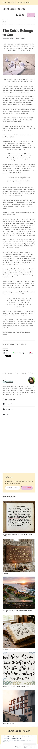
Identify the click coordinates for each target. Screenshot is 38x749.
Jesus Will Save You (8, 723)
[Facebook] (17, 15)
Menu (4, 22)
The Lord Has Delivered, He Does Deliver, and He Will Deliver (17, 535)
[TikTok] (23, 15)
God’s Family (6, 573)
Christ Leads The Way (14, 8)
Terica (9, 381)
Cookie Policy (6, 741)
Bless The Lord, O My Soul (10, 649)
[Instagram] (20, 15)
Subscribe (27, 488)
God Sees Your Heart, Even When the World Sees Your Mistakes (17, 611)
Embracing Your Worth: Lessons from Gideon (16, 686)
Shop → (30, 15)
